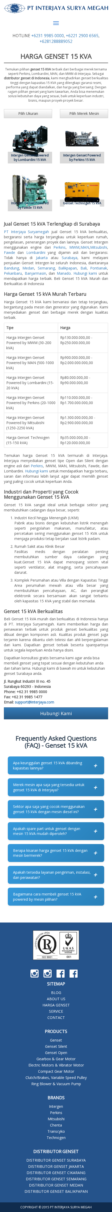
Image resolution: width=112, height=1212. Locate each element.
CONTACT (56, 1017)
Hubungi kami (85, 273)
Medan (28, 268)
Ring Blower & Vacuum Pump (56, 1083)
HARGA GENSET (56, 1005)
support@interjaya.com (34, 702)
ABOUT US (56, 998)
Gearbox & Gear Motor (56, 1058)
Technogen (56, 1137)
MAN (84, 247)
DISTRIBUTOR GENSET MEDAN (56, 1185)
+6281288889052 (56, 41)
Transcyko (56, 1131)
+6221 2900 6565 (82, 35)
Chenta (56, 1125)
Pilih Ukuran (28, 113)
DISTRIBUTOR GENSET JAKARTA (56, 1166)
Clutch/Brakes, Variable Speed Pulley (56, 1077)
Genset (56, 1040)
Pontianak (98, 268)
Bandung (11, 268)
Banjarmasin (35, 273)
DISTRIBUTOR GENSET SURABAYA (56, 1160)
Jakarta (42, 257)
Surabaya (69, 257)
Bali (83, 268)
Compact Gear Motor (56, 1071)
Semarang (46, 268)
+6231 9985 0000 (47, 35)
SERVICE (56, 1011)
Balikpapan (67, 268)
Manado (64, 273)
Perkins (59, 247)
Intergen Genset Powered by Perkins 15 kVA (82, 157)
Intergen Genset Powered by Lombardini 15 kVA (30, 157)
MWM (74, 247)
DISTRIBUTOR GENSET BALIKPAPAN (56, 1191)
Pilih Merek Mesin (84, 113)
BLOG (56, 992)
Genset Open (56, 1052)
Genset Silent (56, 1046)
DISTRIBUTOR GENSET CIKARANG (56, 1172)
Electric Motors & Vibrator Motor (56, 1065)
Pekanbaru (13, 273)
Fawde (9, 252)
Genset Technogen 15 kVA (82, 203)
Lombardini (35, 252)
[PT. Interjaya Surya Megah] (56, 8)
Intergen (56, 1106)
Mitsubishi (98, 247)
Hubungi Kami (56, 713)
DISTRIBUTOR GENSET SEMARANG (56, 1178)
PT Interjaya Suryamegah (26, 231)
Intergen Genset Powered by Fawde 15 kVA (30, 205)
